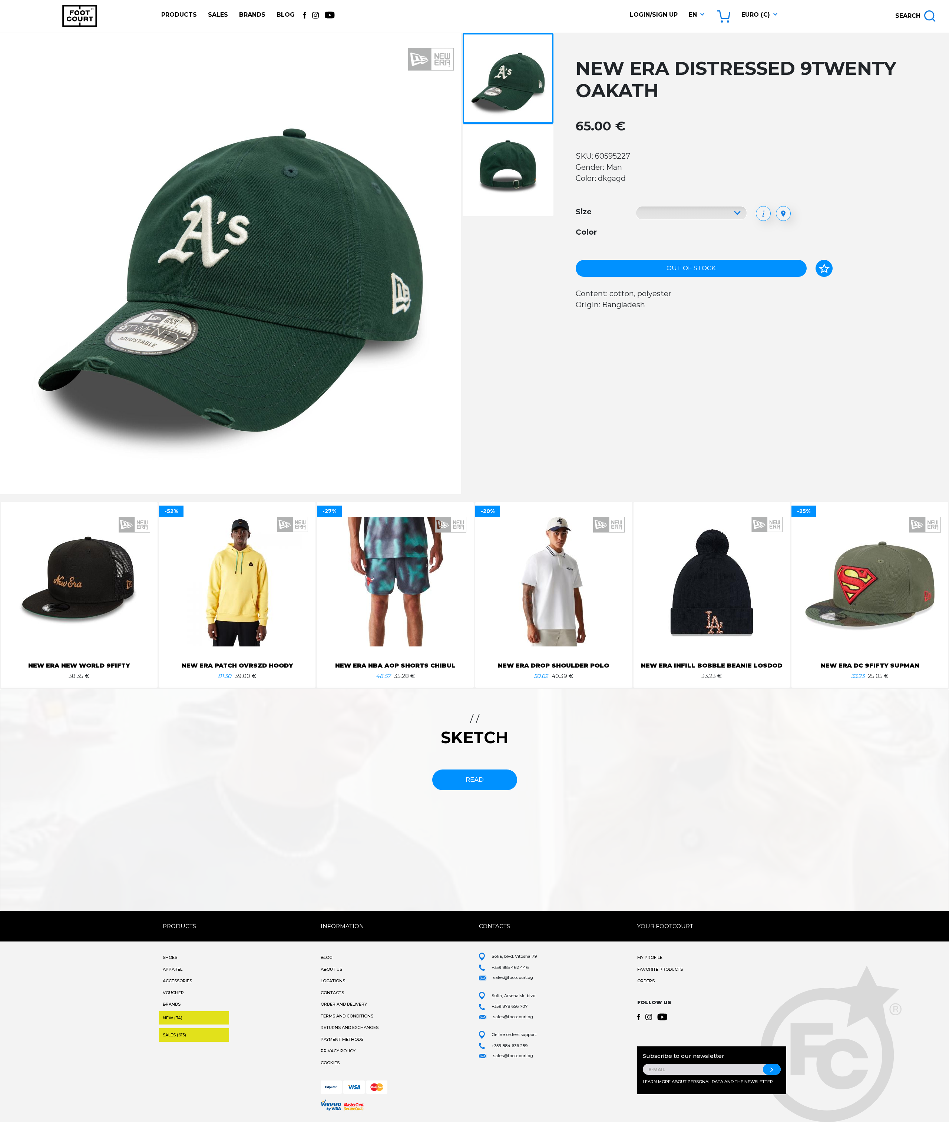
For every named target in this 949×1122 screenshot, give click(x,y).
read (475, 779)
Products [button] (179, 14)
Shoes (170, 957)
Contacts (332, 992)
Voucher (173, 992)
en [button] (693, 14)
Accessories (177, 980)
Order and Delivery (344, 1004)
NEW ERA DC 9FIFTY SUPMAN (870, 665)
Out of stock (691, 268)
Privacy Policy (338, 1050)
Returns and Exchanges (349, 1027)
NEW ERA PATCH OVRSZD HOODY (237, 665)
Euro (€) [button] (755, 14)
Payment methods (342, 1039)
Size (584, 211)
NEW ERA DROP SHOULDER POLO (553, 665)
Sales (218, 14)
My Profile (649, 957)
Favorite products (660, 969)
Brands (252, 14)
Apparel (172, 969)
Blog (286, 14)
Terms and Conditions (347, 1016)
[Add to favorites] (824, 268)
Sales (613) (174, 1034)
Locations (333, 980)
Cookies (330, 1062)
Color (586, 232)
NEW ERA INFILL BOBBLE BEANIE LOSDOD (711, 665)
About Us (331, 969)
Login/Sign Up (654, 14)
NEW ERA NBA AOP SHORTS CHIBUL (395, 665)
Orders (646, 980)
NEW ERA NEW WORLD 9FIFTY (79, 665)
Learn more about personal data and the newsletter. (708, 1081)
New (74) (172, 1017)
